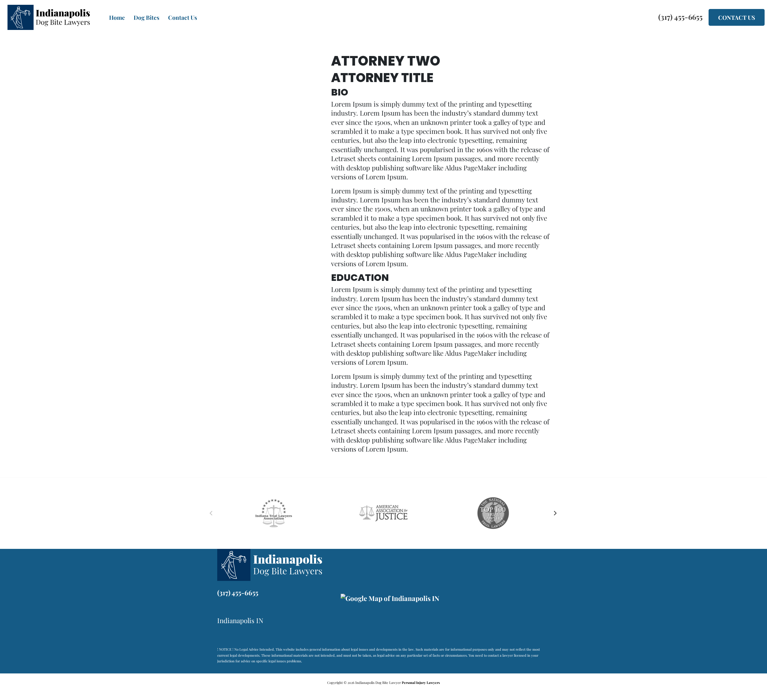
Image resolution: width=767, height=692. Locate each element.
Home (117, 17)
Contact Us (182, 17)
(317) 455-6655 (237, 592)
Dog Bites (146, 17)
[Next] (555, 513)
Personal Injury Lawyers (421, 682)
